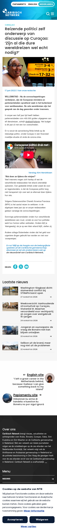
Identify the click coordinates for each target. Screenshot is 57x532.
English (32, 4)
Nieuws (6, 478)
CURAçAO (10, 25)
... (46, 461)
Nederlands (46, 4)
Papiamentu (19, 4)
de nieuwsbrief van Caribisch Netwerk (24, 252)
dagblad (32, 121)
